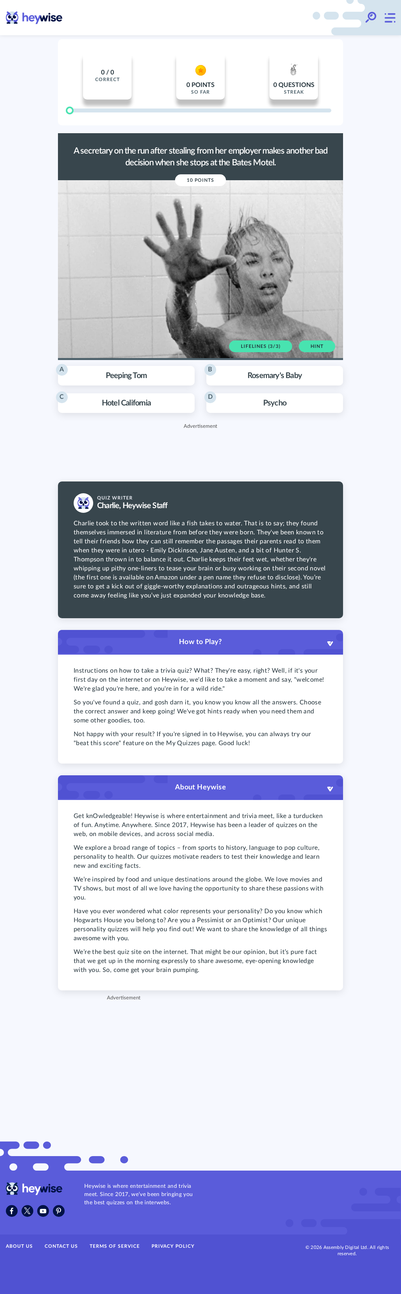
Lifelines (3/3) (260, 346)
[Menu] (389, 17)
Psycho (247, 400)
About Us (19, 1246)
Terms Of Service (115, 1246)
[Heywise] (34, 1193)
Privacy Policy (173, 1246)
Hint (317, 346)
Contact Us (61, 1246)
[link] (34, 17)
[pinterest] (59, 1211)
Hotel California (105, 400)
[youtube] (43, 1211)
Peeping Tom (103, 373)
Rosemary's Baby (255, 373)
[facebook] (12, 1211)
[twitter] (27, 1211)
